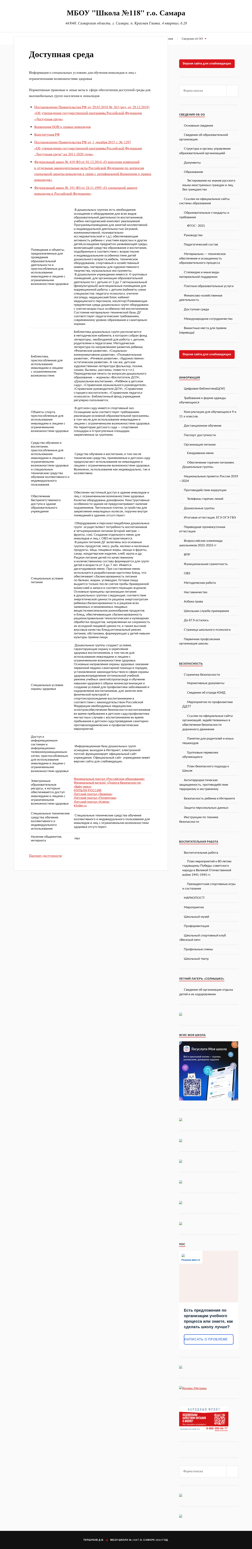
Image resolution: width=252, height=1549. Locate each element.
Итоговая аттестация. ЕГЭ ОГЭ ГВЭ (210, 517)
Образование (193, 171)
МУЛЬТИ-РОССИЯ (87, 790)
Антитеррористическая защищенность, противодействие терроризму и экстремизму (203, 785)
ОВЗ (187, 573)
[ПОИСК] (232, 91)
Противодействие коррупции (205, 490)
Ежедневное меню (200, 453)
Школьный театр (196, 958)
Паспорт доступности (45, 855)
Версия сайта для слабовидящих (207, 63)
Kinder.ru (80, 805)
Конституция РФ (47, 134)
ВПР (187, 554)
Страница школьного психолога (207, 629)
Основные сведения (198, 125)
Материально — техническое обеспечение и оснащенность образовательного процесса (202, 258)
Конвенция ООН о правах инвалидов (62, 126)
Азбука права (193, 601)
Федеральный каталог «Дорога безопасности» (107, 782)
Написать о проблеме (206, 1339)
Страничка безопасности (202, 674)
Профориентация (196, 926)
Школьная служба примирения (206, 611)
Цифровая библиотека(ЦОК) (204, 388)
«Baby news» (83, 786)
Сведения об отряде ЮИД (206, 692)
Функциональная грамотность (206, 564)
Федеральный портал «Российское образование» (109, 779)
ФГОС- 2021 (196, 225)
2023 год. (162, 1539)
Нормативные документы (205, 683)
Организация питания (200, 444)
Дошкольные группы (199, 508)
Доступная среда (61, 54)
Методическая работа (200, 582)
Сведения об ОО (192, 38)
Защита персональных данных (206, 807)
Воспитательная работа (201, 852)
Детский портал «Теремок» (93, 794)
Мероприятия (194, 907)
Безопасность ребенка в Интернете (209, 798)
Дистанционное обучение (202, 425)
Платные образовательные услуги (208, 286)
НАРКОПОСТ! (194, 897)
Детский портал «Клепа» (92, 801)
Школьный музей (196, 916)
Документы (192, 162)
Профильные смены (198, 949)
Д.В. (101, 1539)
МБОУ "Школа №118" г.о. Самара (126, 12)
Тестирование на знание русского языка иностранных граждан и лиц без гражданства (208, 185)
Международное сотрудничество (208, 318)
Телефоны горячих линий (205, 498)
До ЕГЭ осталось (196, 620)
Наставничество (195, 592)
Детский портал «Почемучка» (95, 797)
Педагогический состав (201, 244)
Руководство (193, 235)
